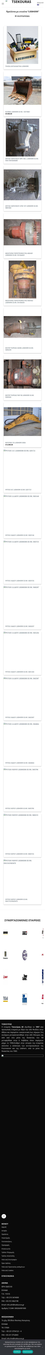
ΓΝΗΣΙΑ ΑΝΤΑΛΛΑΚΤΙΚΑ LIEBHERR (17, 66)
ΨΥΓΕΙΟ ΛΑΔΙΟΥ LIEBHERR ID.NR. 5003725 (19, 581)
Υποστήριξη (6, 1238)
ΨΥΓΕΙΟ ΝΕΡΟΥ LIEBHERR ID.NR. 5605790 (19, 808)
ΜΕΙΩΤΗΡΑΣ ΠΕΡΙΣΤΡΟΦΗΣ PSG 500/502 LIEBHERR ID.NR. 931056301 (19, 301)
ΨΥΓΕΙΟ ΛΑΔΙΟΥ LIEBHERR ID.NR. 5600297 (19, 626)
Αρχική (4, 1227)
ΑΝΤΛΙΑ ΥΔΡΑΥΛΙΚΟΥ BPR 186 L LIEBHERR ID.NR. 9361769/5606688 (22, 159)
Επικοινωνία (6, 1249)
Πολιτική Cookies (8, 1270)
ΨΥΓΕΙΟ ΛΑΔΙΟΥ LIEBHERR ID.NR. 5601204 (19, 672)
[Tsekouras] (20, 3)
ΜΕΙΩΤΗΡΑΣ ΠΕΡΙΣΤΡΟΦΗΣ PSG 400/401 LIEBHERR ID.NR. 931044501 (19, 254)
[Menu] (3, 3)
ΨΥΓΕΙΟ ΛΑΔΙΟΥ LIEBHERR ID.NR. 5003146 (19, 535)
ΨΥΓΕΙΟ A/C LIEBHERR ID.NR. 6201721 (18, 490)
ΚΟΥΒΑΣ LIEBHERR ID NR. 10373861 (17, 112)
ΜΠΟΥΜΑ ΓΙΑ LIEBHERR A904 (15, 443)
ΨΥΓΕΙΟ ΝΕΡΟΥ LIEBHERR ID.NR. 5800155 (19, 854)
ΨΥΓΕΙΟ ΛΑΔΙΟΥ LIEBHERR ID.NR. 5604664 (19, 763)
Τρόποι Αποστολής (8, 1256)
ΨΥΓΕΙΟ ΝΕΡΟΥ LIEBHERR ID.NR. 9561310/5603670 (16, 900)
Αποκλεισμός (27, 1351)
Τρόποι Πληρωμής (8, 1252)
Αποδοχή (17, 1351)
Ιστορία (4, 1231)
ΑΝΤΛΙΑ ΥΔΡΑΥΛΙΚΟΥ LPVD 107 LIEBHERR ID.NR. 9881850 (21, 207)
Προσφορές (5, 1245)
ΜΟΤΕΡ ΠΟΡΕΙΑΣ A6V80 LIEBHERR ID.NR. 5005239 (19, 349)
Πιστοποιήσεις (7, 1241)
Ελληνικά (40, 3)
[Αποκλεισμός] (42, 1348)
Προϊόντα (5, 1234)
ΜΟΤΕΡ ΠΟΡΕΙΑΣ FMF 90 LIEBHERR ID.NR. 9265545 (19, 396)
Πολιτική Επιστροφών (9, 1260)
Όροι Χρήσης (6, 1263)
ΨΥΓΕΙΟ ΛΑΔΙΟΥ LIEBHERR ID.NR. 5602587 (19, 717)
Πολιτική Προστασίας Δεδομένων (13, 1267)
